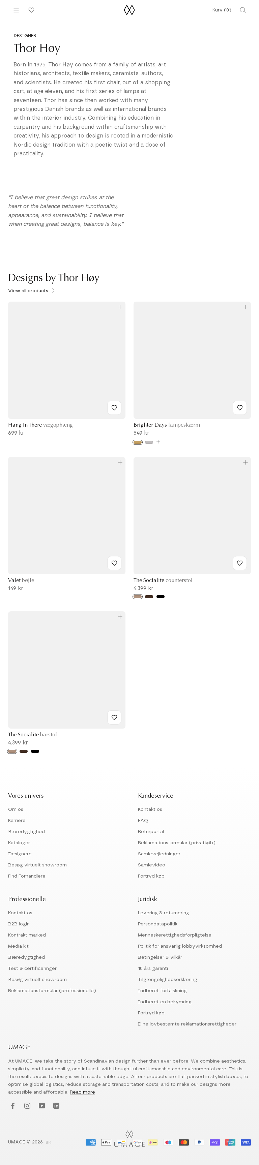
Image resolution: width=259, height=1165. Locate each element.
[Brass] (138, 442)
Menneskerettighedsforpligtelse (174, 935)
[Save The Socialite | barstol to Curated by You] (114, 717)
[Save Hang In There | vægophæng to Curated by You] (114, 408)
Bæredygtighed (26, 831)
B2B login (19, 924)
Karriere (17, 820)
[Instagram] (26, 1106)
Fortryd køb (151, 876)
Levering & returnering (163, 913)
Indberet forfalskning (162, 990)
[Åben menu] (16, 10)
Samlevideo (151, 865)
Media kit (18, 946)
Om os (15, 809)
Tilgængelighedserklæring (167, 979)
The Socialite (163, 580)
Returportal (151, 831)
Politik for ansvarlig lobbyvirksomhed (180, 946)
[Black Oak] (160, 596)
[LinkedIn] (55, 1106)
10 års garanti (153, 968)
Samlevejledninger (159, 854)
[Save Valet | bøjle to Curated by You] (114, 563)
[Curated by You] (30, 10)
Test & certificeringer (32, 968)
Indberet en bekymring (165, 1002)
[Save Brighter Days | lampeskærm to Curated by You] (240, 408)
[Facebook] (12, 1106)
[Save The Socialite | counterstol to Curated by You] (240, 563)
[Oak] (138, 596)
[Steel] (149, 442)
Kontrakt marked (27, 935)
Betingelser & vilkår (160, 957)
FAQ (143, 820)
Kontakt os (150, 809)
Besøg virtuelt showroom (37, 865)
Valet (21, 580)
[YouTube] (41, 1106)
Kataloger (19, 842)
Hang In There (40, 425)
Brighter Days (167, 425)
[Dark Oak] (149, 596)
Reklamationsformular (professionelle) (52, 990)
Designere (20, 854)
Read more (82, 1092)
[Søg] (243, 10)
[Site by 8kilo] (48, 1142)
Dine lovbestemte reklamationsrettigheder (187, 1024)
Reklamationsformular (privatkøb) (176, 842)
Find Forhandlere (27, 876)
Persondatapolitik (157, 924)
